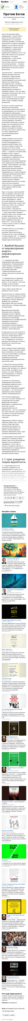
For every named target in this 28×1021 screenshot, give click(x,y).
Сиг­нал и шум (6, 678)
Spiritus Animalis (7, 831)
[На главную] (5, 2)
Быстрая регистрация (13, 505)
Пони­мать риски (7, 529)
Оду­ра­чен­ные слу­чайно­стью (15, 768)
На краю (5, 860)
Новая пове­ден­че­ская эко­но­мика (13, 884)
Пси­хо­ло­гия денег (13, 559)
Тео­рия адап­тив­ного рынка (11, 620)
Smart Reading (15, 30)
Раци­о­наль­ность (13, 977)
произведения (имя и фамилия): (13, 1008)
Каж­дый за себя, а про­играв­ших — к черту (14, 802)
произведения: (9, 1002)
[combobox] (16, 1)
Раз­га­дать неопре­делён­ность (15, 590)
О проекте (10, 1019)
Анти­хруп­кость (12, 737)
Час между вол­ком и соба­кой (12, 709)
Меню (25, 2)
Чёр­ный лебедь (12, 947)
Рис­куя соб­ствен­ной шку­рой (16, 915)
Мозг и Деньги (7, 649)
